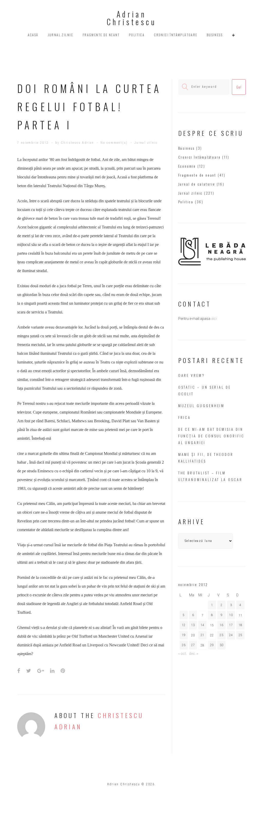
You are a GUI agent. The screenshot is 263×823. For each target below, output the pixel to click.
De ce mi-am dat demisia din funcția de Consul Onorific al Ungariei (211, 435)
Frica (184, 417)
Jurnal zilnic (60, 35)
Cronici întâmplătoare (175, 35)
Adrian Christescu (131, 17)
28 (202, 645)
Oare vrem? (191, 375)
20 (193, 635)
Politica (137, 35)
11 (240, 615)
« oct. (182, 654)
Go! (238, 87)
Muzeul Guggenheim (201, 405)
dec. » (193, 654)
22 (212, 635)
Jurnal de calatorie (196, 184)
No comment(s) (114, 143)
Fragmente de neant (101, 35)
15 (212, 625)
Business (215, 35)
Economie (187, 166)
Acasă (33, 35)
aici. (214, 319)
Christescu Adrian (77, 143)
